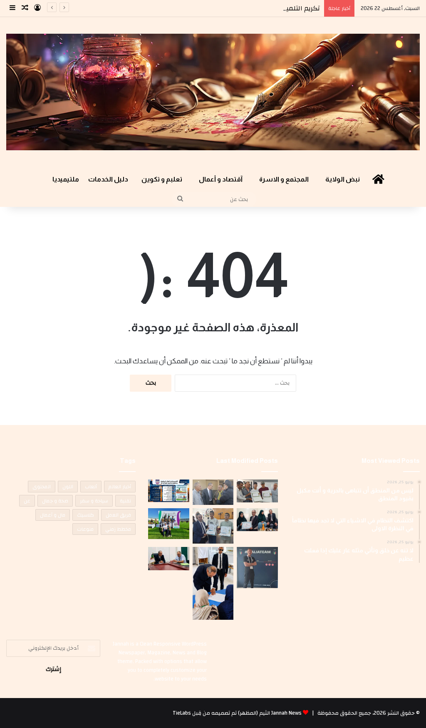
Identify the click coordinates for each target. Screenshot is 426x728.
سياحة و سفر (94, 500)
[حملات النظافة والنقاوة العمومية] (213, 492)
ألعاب (91, 486)
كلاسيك (85, 514)
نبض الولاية (342, 179)
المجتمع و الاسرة (284, 179)
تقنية (125, 500)
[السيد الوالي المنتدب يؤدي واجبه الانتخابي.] (213, 583)
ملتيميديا (65, 179)
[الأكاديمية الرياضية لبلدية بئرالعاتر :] (168, 491)
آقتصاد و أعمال (221, 179)
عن (27, 500)
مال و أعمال (52, 514)
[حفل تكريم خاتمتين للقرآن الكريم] (257, 491)
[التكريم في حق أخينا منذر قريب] (257, 567)
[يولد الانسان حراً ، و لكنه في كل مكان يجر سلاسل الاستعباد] (213, 526)
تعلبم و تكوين (161, 179)
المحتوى (41, 486)
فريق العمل (118, 514)
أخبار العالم (120, 486)
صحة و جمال (55, 500)
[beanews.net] (213, 92)
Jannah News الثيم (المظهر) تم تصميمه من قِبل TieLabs (237, 713)
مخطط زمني (118, 529)
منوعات (85, 529)
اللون (67, 486)
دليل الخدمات (108, 179)
